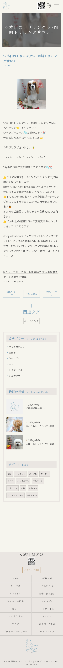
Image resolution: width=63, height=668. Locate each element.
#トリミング (31, 321)
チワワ (11, 481)
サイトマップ (47, 631)
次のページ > (51, 293)
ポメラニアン (23, 481)
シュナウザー (9, 281)
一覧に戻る (31, 293)
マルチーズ (37, 481)
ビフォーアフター (15, 495)
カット (12, 364)
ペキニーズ (12, 488)
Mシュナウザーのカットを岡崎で (22, 272)
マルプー (44, 474)
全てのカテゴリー (18, 346)
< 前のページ (11, 293)
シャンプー (14, 358)
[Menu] (56, 5)
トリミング (20, 474)
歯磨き (20, 281)
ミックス (33, 474)
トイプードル (15, 370)
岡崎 (10, 474)
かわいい (33, 488)
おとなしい (32, 495)
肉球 (23, 488)
